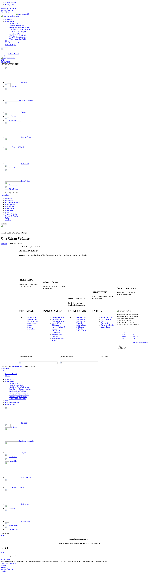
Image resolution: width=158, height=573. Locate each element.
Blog (29, 327)
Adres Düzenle (106, 319)
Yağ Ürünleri (80, 319)
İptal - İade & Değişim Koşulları (58, 320)
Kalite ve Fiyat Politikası (17, 31)
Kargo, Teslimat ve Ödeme (18, 33)
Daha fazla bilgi (6, 563)
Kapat (3, 370)
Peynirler (8, 212)
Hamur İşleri (9, 206)
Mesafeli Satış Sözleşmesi (18, 37)
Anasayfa (4, 244)
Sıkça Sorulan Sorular (32, 324)
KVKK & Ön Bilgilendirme (19, 35)
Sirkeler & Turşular (11, 216)
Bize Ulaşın (31, 329)
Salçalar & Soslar (11, 214)
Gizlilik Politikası (58, 317)
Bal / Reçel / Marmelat (12, 202)
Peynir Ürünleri (81, 317)
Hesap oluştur (5, 559)
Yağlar (7, 218)
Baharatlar (8, 199)
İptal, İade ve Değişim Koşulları (20, 29)
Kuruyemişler (9, 210)
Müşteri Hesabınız (107, 317)
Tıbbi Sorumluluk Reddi (17, 39)
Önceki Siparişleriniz (105, 322)
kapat (3, 535)
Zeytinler (8, 220)
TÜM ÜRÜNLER (82, 331)
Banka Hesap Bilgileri (17, 25)
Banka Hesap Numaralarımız (32, 320)
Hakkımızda (13, 23)
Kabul (14, 563)
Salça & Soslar (81, 325)
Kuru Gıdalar (9, 208)
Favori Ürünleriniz (107, 325)
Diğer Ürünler (10, 204)
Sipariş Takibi (105, 327)
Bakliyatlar (9, 200)
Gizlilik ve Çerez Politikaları (19, 27)
